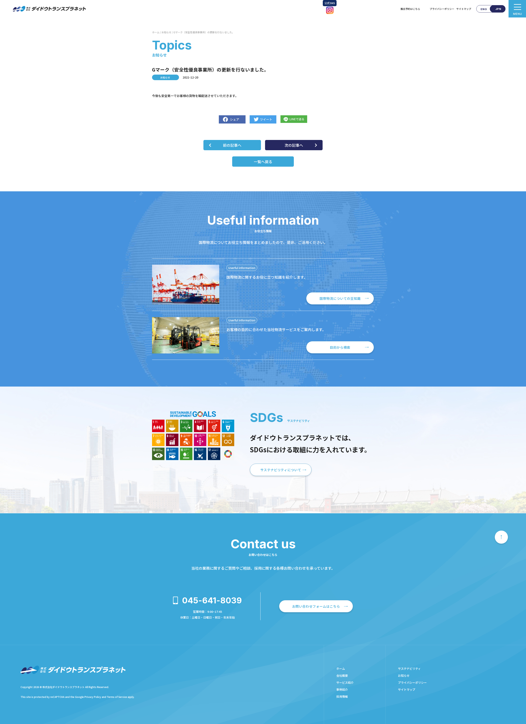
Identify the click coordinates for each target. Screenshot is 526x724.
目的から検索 (340, 347)
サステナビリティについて (280, 469)
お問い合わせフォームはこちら (316, 606)
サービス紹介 (345, 682)
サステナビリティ (409, 668)
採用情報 (342, 696)
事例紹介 (342, 689)
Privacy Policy (92, 697)
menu (517, 8)
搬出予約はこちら (414, 8)
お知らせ (166, 32)
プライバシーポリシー (442, 8)
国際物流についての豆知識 (340, 298)
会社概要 (342, 675)
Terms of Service (117, 697)
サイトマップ (463, 8)
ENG (484, 9)
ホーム (155, 32)
